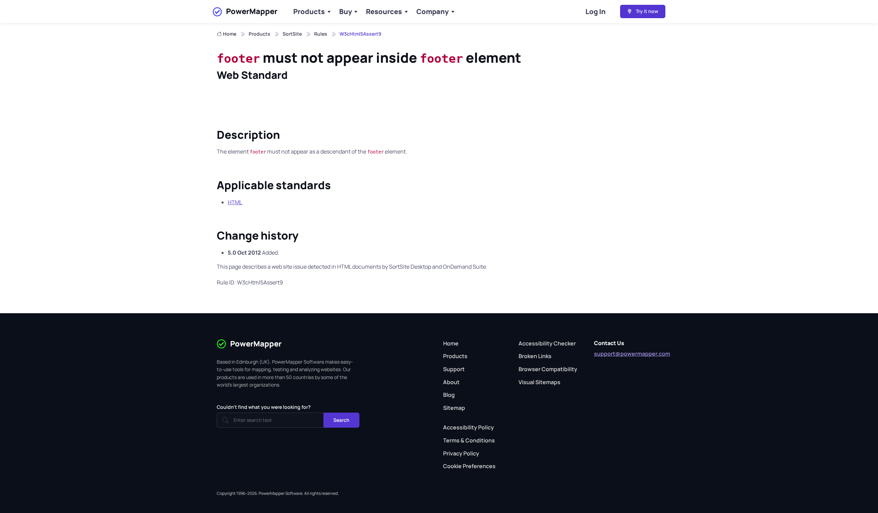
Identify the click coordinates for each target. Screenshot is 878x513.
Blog (449, 395)
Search (341, 420)
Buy (345, 11)
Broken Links (535, 356)
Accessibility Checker (547, 343)
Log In (595, 11)
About (451, 382)
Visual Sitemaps (539, 382)
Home (229, 33)
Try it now (646, 11)
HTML (235, 202)
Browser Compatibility (548, 369)
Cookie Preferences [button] (469, 466)
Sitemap (454, 408)
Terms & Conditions (469, 440)
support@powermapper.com (632, 353)
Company (432, 11)
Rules (320, 33)
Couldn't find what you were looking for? (264, 407)
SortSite (292, 33)
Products (309, 11)
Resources (384, 11)
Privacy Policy (461, 453)
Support (454, 369)
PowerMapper (251, 11)
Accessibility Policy (468, 427)
